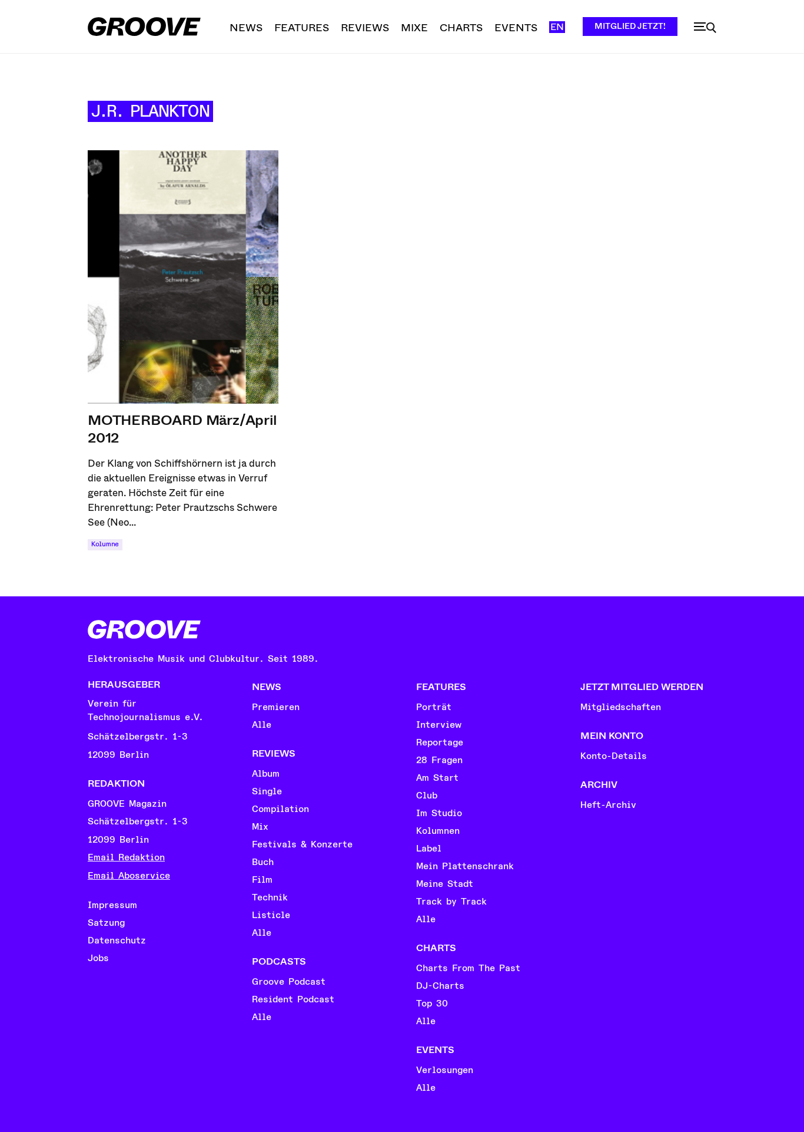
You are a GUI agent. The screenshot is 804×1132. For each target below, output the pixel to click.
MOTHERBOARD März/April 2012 (182, 429)
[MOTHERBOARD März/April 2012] (183, 277)
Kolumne (105, 544)
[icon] (705, 27)
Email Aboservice (129, 876)
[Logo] (144, 26)
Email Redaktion (126, 857)
